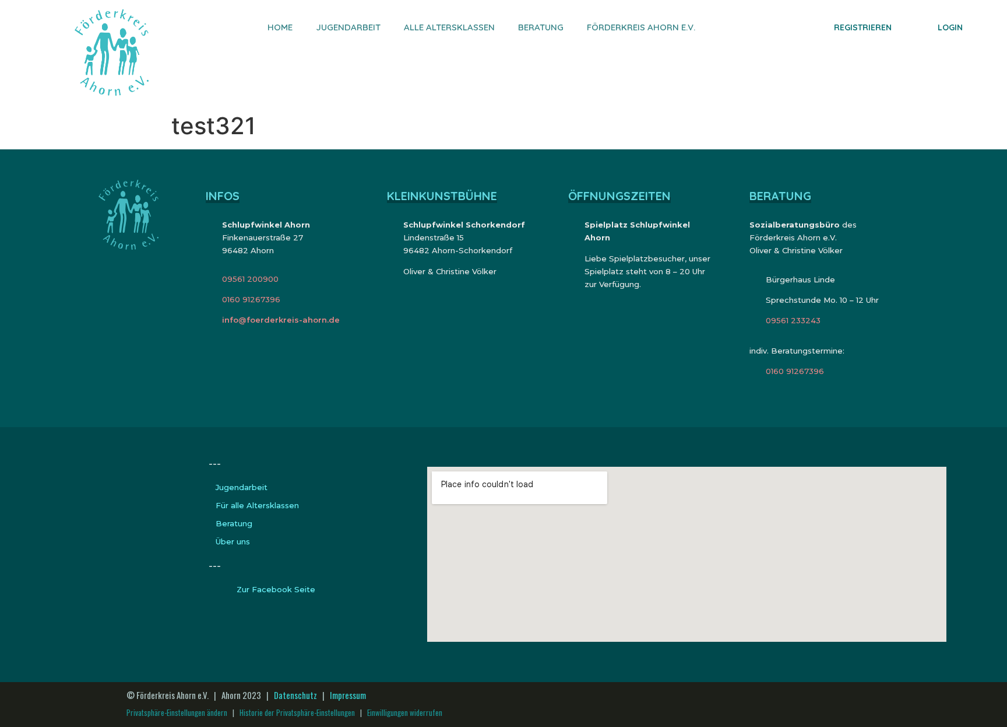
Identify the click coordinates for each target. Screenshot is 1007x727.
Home (280, 27)
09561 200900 (250, 279)
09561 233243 (793, 320)
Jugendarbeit (348, 27)
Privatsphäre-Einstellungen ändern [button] (176, 712)
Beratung (541, 27)
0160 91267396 (251, 299)
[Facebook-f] (955, 704)
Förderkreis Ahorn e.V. (641, 27)
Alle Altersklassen (449, 27)
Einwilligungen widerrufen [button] (404, 712)
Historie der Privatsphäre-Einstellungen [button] (297, 712)
